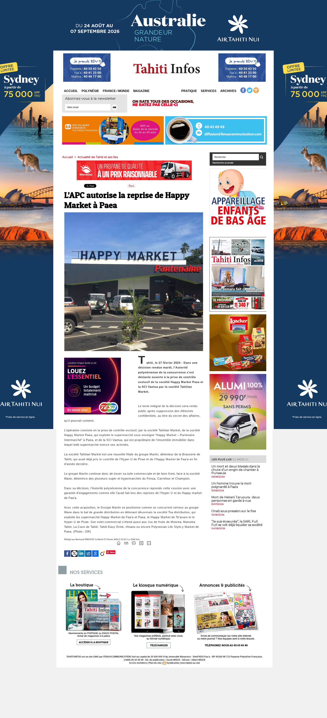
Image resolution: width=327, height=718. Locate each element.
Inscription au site (190, 663)
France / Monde (116, 91)
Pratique (189, 91)
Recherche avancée (223, 162)
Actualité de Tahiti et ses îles (98, 157)
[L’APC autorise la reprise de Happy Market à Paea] (133, 213)
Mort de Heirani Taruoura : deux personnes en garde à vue (235, 498)
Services (208, 91)
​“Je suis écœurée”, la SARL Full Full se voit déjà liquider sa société (236, 523)
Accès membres (138, 663)
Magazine (141, 91)
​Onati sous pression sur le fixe (233, 511)
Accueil (71, 91)
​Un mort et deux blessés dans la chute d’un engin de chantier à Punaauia (235, 470)
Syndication (173, 663)
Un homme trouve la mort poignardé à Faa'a (231, 485)
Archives (228, 91)
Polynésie (90, 91)
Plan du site (155, 663)
